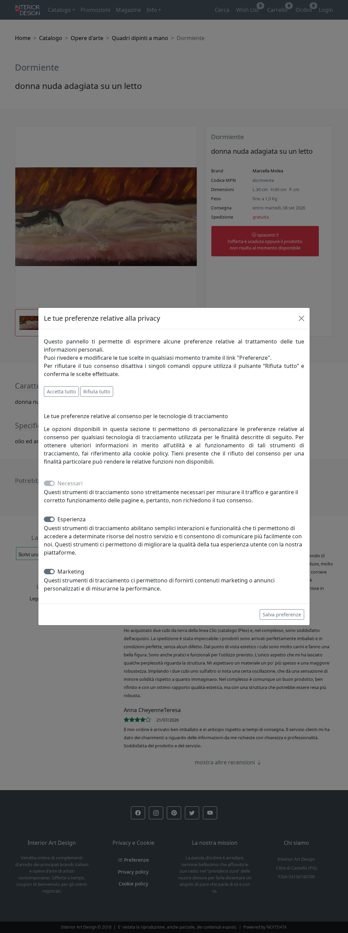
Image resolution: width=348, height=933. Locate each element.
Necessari (70, 483)
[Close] (301, 318)
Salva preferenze (282, 614)
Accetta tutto (61, 391)
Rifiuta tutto (96, 391)
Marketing (70, 571)
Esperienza (71, 519)
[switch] (49, 519)
